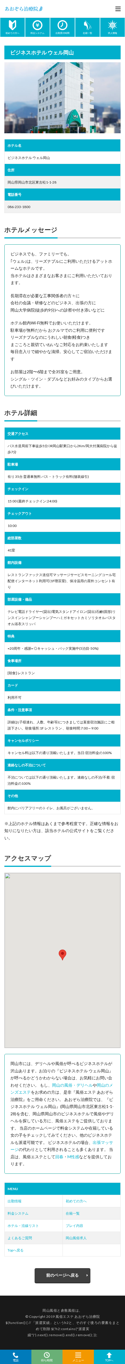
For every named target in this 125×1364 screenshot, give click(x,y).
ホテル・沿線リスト (23, 1225)
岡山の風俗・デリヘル (72, 1085)
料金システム (18, 1213)
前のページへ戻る (62, 1275)
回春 (59, 1156)
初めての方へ (76, 1201)
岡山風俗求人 (76, 1238)
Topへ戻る (16, 1250)
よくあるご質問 (20, 1238)
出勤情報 (15, 1201)
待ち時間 (47, 1360)
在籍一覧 (73, 1213)
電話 (16, 1360)
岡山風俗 (49, 1310)
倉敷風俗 (68, 1310)
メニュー (78, 1360)
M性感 (73, 1156)
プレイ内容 (74, 1225)
